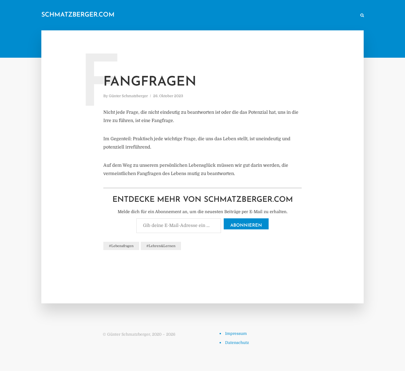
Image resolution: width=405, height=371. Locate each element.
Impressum (236, 333)
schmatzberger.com (78, 15)
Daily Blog (224, 15)
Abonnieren (246, 225)
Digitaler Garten (277, 15)
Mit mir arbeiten (339, 15)
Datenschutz (237, 342)
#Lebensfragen (121, 246)
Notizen (248, 15)
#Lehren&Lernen (160, 246)
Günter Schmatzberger (128, 96)
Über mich (308, 15)
